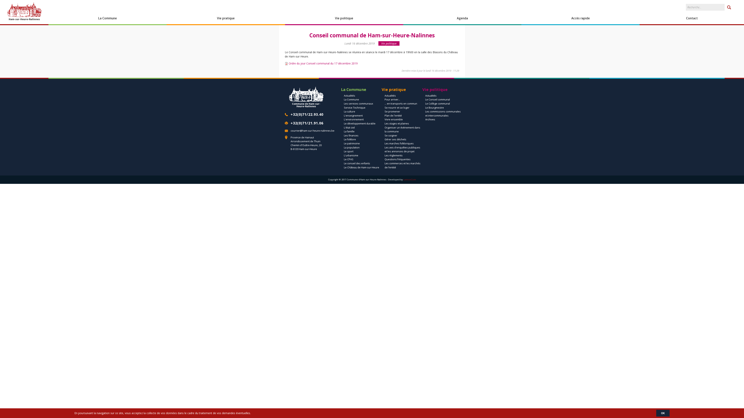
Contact (692, 18)
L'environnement (354, 119)
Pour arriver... (392, 99)
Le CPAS (348, 159)
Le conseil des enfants (357, 163)
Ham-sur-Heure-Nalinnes (24, 19)
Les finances (351, 135)
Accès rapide (580, 18)
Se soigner (391, 135)
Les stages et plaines (397, 123)
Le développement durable (359, 123)
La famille (349, 131)
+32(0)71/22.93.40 (307, 114)
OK (663, 413)
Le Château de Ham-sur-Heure (361, 167)
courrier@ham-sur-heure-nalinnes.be (312, 130)
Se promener (392, 111)
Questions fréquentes (398, 159)
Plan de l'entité (393, 115)
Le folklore (350, 139)
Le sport (348, 151)
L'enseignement (353, 115)
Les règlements (394, 155)
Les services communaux (358, 103)
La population (352, 147)
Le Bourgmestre (434, 107)
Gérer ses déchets (395, 139)
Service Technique (354, 107)
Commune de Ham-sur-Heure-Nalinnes (306, 105)
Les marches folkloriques (399, 143)
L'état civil (349, 127)
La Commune (107, 18)
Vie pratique (226, 18)
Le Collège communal (437, 103)
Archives (430, 119)
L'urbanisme (351, 155)
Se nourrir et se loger (397, 107)
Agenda (462, 18)
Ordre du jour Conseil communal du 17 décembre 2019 (323, 63)
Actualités (349, 95)
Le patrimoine (352, 143)
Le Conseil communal (437, 99)
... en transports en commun (401, 103)
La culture (349, 111)
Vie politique (344, 18)
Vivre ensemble (394, 119)
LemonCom (409, 179)
